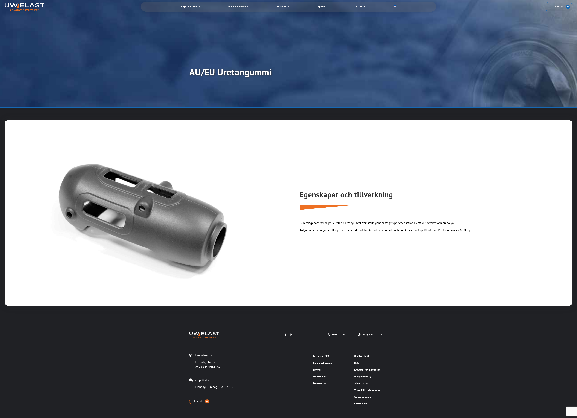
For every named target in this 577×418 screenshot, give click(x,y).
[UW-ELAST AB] (24, 4)
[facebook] (286, 334)
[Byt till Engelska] (395, 7)
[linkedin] (291, 334)
